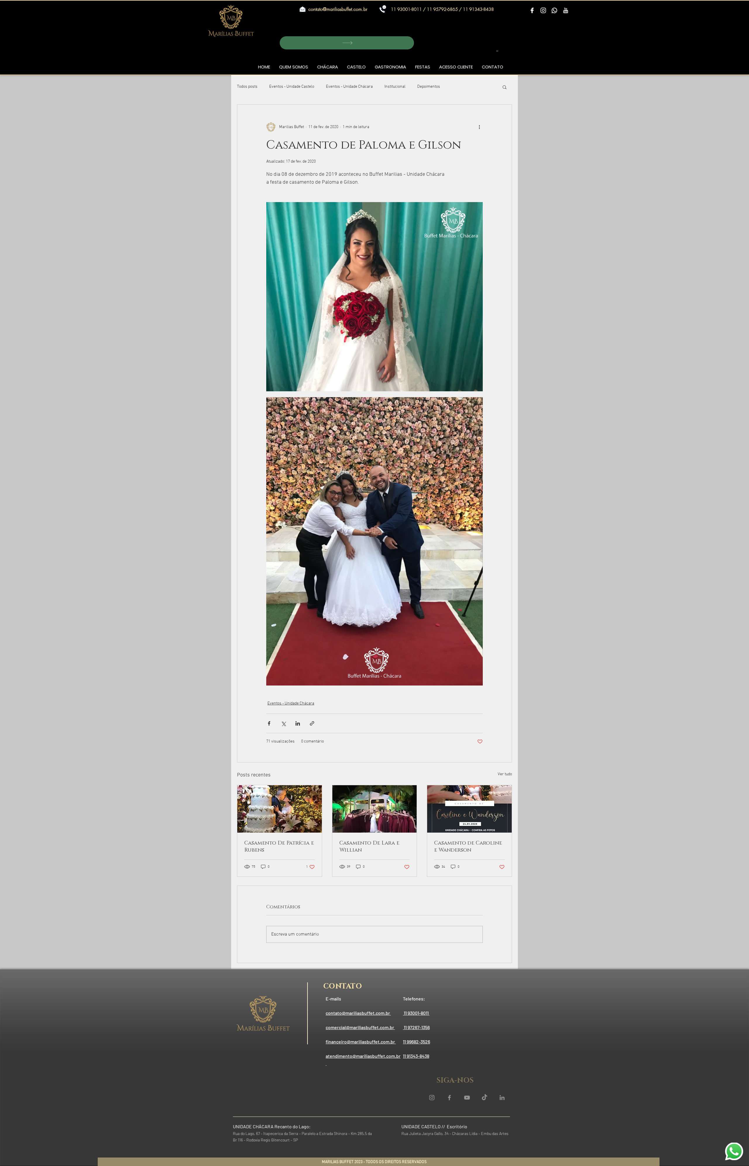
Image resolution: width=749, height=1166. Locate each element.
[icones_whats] (554, 10)
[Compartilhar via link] (312, 723)
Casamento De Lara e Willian (369, 847)
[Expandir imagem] (374, 296)
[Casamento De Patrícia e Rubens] (279, 809)
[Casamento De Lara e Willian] (374, 809)
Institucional (395, 86)
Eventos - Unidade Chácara (349, 86)
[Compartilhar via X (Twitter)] (283, 723)
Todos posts (247, 86)
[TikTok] (484, 1097)
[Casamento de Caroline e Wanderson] (469, 809)
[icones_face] (532, 10)
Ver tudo (505, 774)
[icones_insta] (543, 10)
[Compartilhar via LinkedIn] (297, 723)
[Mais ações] (479, 126)
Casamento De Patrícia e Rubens (279, 847)
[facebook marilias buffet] (449, 1097)
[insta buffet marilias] (431, 1097)
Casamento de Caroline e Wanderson (468, 847)
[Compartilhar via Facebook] (269, 723)
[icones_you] (565, 10)
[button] (347, 42)
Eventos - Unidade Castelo (291, 86)
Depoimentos (428, 86)
